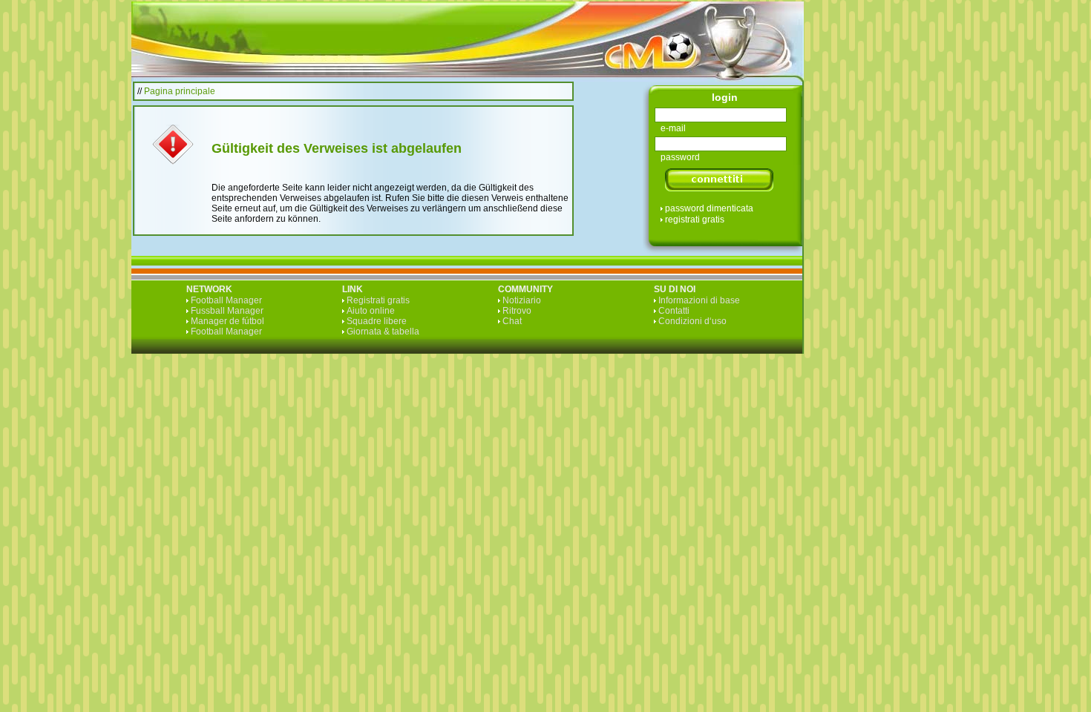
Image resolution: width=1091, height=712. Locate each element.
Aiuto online (371, 311)
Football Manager (226, 300)
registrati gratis (694, 219)
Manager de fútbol (227, 321)
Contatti (673, 311)
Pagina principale (179, 91)
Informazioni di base (699, 300)
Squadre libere (377, 321)
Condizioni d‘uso (692, 321)
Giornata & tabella (383, 331)
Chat (512, 321)
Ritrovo (516, 311)
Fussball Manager (227, 311)
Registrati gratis (378, 300)
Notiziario (521, 300)
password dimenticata (709, 208)
